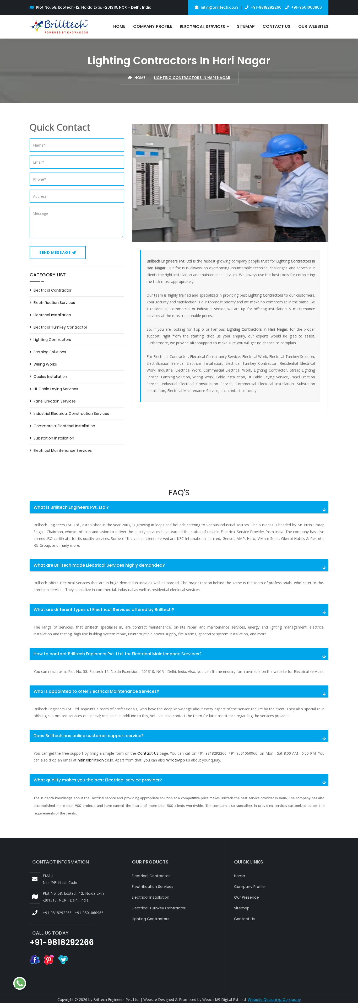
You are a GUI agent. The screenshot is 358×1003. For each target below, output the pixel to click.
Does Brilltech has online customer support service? (89, 736)
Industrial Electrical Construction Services (71, 413)
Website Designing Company (274, 999)
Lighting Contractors (52, 339)
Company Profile (152, 26)
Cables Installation (50, 376)
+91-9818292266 (265, 7)
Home (119, 26)
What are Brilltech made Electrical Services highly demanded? (99, 565)
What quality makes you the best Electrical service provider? (98, 780)
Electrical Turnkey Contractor (60, 327)
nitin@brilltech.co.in (219, 7)
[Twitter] (63, 959)
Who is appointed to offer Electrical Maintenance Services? (96, 691)
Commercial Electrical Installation (64, 425)
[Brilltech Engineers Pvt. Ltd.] (59, 26)
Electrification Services (54, 302)
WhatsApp (175, 760)
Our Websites (313, 26)
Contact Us (277, 26)
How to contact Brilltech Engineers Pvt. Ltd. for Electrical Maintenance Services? (118, 654)
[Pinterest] (49, 959)
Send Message (55, 252)
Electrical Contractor (53, 290)
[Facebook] (35, 959)
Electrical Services (202, 27)
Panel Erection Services (55, 401)
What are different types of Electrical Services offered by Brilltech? (104, 610)
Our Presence (246, 897)
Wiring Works (45, 364)
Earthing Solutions (50, 352)
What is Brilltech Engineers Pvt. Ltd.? (71, 507)
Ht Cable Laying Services (56, 388)
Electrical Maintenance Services (63, 450)
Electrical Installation (52, 315)
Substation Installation (54, 438)
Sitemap (245, 26)
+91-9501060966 (306, 7)
